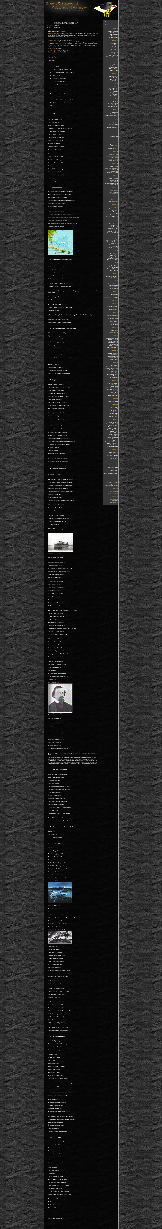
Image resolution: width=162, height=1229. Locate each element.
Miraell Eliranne (114, 181)
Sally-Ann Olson (113, 257)
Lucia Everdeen (114, 126)
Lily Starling (114, 49)
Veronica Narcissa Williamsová (113, 245)
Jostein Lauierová (113, 341)
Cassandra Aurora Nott (112, 214)
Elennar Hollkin (114, 433)
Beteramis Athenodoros (112, 156)
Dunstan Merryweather (112, 276)
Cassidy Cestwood (113, 428)
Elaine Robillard (113, 88)
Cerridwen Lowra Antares (111, 368)
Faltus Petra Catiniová (112, 482)
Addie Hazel (115, 102)
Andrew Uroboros (113, 208)
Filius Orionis (114, 469)
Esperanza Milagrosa (112, 389)
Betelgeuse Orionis (113, 467)
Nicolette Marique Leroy (111, 183)
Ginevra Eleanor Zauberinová (114, 226)
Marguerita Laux (113, 484)
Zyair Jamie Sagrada (113, 37)
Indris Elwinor (114, 145)
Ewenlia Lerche (114, 135)
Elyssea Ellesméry (113, 434)
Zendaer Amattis (114, 193)
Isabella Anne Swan (113, 369)
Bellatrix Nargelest (113, 427)
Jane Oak (115, 78)
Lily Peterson (114, 308)
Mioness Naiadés (113, 68)
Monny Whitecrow (113, 401)
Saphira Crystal (114, 229)
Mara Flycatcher (114, 79)
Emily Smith (114, 317)
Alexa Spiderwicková (112, 383)
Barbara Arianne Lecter (112, 366)
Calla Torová (114, 157)
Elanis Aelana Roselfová (111, 387)
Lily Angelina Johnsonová (111, 297)
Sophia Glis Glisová (113, 395)
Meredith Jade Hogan (112, 374)
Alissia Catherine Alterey (111, 338)
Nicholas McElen (113, 415)
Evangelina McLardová (112, 306)
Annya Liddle (114, 87)
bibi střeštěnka (114, 491)
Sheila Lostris (114, 53)
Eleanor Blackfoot (113, 223)
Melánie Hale (114, 171)
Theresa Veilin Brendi (112, 242)
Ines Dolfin (115, 439)
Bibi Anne (115, 213)
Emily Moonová (114, 192)
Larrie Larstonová (113, 390)
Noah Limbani (114, 117)
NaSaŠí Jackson (114, 320)
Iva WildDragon (114, 457)
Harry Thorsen (114, 217)
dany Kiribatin (114, 431)
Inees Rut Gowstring (113, 159)
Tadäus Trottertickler (112, 231)
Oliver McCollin (113, 309)
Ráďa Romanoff (114, 502)
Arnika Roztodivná (113, 76)
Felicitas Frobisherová (112, 455)
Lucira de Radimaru (113, 410)
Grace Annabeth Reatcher (111, 168)
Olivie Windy (114, 300)
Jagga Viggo (115, 169)
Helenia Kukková (113, 285)
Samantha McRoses (113, 258)
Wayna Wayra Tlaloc (112, 260)
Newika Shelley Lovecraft (111, 115)
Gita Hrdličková (114, 436)
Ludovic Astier (114, 147)
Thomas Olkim (114, 243)
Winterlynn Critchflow (112, 56)
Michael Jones (114, 278)
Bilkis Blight (114, 384)
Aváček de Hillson (113, 425)
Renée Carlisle (114, 324)
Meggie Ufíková (114, 287)
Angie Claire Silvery (112, 266)
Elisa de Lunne (114, 32)
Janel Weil (115, 440)
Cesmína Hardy (114, 180)
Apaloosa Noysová (113, 481)
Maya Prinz (115, 112)
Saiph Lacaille (114, 52)
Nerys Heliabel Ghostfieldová (114, 322)
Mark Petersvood (113, 332)
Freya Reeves (114, 47)
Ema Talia (115, 64)
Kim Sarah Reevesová (112, 342)
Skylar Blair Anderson (112, 127)
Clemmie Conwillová (112, 430)
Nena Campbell (114, 255)
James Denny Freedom (112, 93)
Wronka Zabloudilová (112, 248)
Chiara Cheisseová (113, 339)
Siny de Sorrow (114, 393)
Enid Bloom (115, 44)
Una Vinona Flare (113, 129)
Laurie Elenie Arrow (113, 35)
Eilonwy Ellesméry (113, 31)
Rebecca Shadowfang (112, 443)
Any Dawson (114, 365)
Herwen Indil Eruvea (112, 437)
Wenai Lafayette (114, 288)
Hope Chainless (114, 34)
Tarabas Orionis (114, 96)
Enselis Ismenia (114, 65)
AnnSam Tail (114, 43)
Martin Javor (114, 458)
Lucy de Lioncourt (113, 299)
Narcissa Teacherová (113, 356)
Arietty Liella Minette (112, 103)
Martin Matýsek (114, 254)
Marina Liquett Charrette (111, 240)
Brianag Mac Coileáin (112, 315)
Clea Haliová (114, 267)
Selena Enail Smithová (112, 446)
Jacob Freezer (114, 500)
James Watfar (114, 330)
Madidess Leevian (113, 345)
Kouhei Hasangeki (113, 296)
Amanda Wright (114, 190)
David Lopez (114, 386)
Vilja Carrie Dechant (113, 106)
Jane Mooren (114, 371)
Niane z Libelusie (113, 357)
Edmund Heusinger (113, 238)
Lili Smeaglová (114, 344)
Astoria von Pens (113, 154)
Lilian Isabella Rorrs (113, 228)
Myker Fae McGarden (112, 172)
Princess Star (114, 50)
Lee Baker (115, 94)
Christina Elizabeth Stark (111, 216)
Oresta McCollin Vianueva (111, 473)
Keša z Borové (114, 294)
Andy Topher (114, 210)
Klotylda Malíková (113, 67)
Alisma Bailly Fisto (113, 466)
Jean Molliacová (113, 409)
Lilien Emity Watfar (113, 372)
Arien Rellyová (114, 407)
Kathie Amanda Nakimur (111, 442)
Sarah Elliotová (114, 445)
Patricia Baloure (114, 270)
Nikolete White (114, 392)
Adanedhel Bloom (113, 452)
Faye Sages (115, 46)
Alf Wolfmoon (114, 207)
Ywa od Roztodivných (112, 347)
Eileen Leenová (114, 499)
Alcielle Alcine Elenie (112, 422)
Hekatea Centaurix (113, 284)
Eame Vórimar (114, 62)
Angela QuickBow (113, 144)
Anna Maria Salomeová (112, 424)
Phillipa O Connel (113, 416)
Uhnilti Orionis (114, 81)
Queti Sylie (115, 475)
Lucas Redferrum (113, 160)
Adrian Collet (114, 199)
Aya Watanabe (114, 211)
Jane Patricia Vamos (113, 318)
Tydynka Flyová (114, 377)
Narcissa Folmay (114, 413)
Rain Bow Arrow (114, 136)
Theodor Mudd (114, 138)
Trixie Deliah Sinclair (112, 148)
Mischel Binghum (113, 201)
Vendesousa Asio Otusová (111, 485)
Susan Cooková (114, 184)
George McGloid (113, 123)
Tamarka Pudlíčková (112, 232)
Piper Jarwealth (114, 359)
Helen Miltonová (113, 124)
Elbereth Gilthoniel (113, 353)
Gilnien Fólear (114, 470)
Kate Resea (115, 472)
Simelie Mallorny (113, 55)
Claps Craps (115, 105)
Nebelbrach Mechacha (112, 375)
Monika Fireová (114, 114)
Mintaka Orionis (114, 460)
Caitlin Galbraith (113, 166)
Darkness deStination (112, 269)
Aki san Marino (114, 454)
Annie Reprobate (113, 178)
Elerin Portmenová (113, 493)
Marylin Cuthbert (113, 412)
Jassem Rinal (114, 354)
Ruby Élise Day (114, 70)
